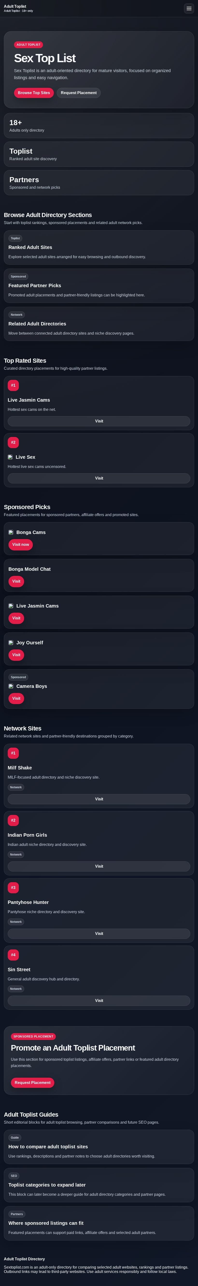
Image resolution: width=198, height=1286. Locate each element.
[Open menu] (189, 8)
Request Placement (79, 93)
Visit (99, 421)
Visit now (20, 544)
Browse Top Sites (34, 93)
